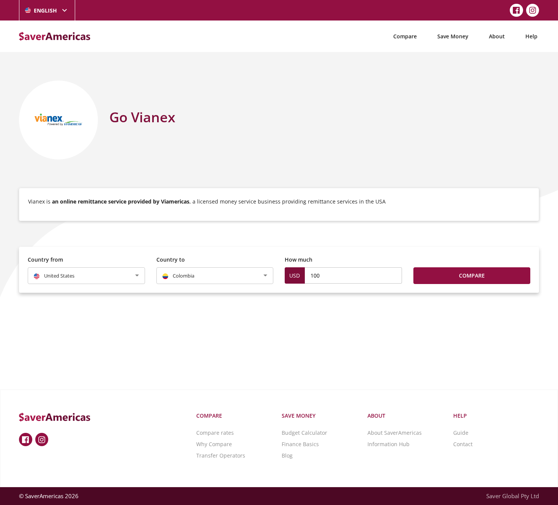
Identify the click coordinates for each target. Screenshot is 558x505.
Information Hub (388, 444)
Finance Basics (300, 444)
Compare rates (215, 432)
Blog (287, 455)
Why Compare (214, 444)
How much (298, 259)
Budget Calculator (304, 432)
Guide (460, 432)
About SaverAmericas (394, 432)
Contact (463, 444)
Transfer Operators (220, 455)
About (497, 36)
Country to (170, 259)
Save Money (452, 36)
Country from (45, 259)
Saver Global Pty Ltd (512, 496)
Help (531, 36)
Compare (405, 36)
